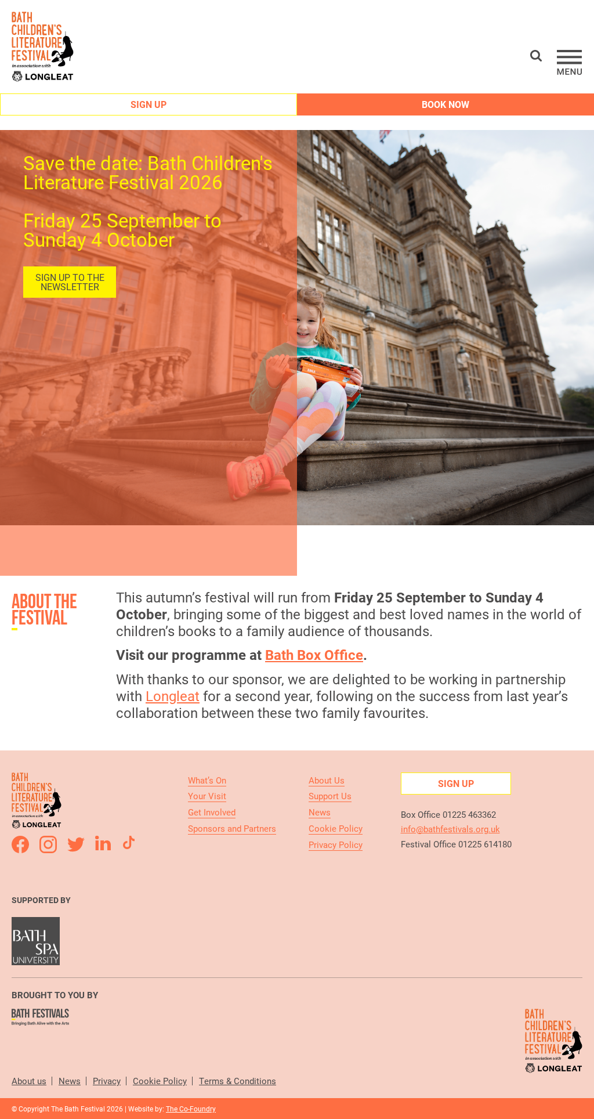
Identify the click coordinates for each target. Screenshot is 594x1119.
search (536, 56)
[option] (297, 327)
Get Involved (212, 812)
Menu (569, 62)
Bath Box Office (314, 654)
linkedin (104, 844)
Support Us (330, 796)
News (320, 812)
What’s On (207, 780)
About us (29, 1081)
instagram (48, 844)
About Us (327, 780)
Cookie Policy (336, 828)
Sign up (148, 104)
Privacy (107, 1081)
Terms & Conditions (237, 1081)
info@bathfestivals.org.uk (450, 829)
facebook (20, 844)
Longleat (173, 696)
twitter (76, 844)
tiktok (131, 844)
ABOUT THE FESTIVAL (44, 609)
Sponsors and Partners (232, 828)
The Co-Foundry (191, 1108)
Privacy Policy (336, 844)
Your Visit (207, 796)
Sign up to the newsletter (69, 282)
